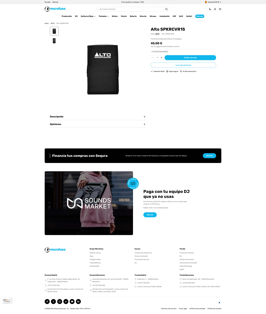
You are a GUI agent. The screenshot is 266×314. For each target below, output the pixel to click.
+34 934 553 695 (188, 283)
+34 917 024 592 (53, 285)
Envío (158, 46)
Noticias (55, 2)
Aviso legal (183, 309)
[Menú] (10, 298)
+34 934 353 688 (98, 285)
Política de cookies (214, 309)
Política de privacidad (197, 309)
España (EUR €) (213, 2)
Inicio (47, 23)
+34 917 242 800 (143, 283)
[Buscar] (166, 9)
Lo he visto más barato (183, 65)
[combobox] (133, 9)
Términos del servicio (169, 309)
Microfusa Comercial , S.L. (60, 309)
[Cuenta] (215, 9)
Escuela (47, 2)
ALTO (52, 23)
